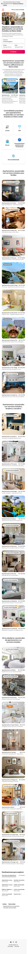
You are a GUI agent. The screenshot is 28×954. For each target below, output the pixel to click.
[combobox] (13, 41)
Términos (16, 946)
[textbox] (7, 47)
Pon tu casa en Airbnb (18, 9)
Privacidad (10, 946)
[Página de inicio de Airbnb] (3, 9)
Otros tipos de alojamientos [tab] (9, 875)
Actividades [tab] (22, 875)
